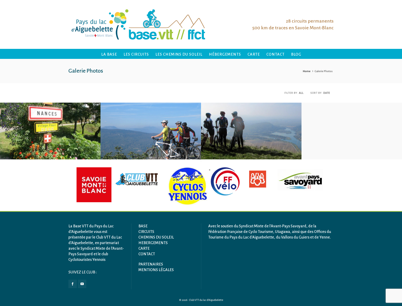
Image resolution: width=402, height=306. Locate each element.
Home (307, 71)
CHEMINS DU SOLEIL (156, 237)
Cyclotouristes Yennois (86, 260)
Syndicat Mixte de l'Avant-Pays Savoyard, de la (277, 226)
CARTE (144, 248)
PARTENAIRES (150, 264)
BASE (142, 226)
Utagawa (282, 232)
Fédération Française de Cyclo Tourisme (240, 232)
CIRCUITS (146, 232)
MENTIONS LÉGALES (156, 270)
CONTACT (146, 254)
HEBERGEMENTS (153, 243)
